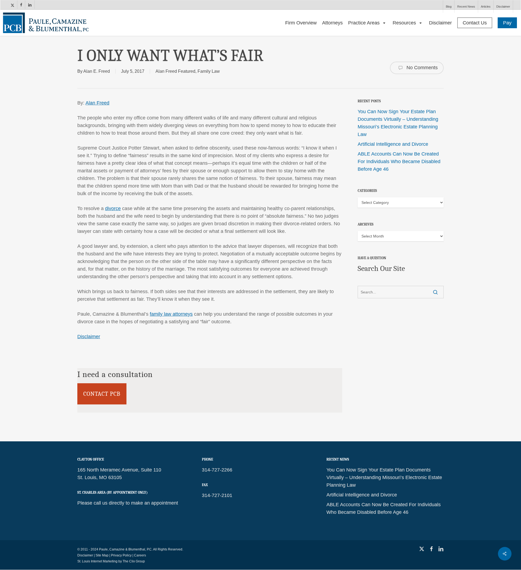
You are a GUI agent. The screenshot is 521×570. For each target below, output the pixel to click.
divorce (113, 208)
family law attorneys (171, 314)
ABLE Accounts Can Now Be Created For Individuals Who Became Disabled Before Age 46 (399, 161)
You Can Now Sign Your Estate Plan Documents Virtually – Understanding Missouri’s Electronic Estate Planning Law (398, 123)
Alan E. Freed (96, 71)
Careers (140, 555)
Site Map (102, 555)
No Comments (421, 67)
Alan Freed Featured (175, 71)
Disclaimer (88, 336)
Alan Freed (97, 103)
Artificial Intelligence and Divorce (393, 144)
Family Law (209, 71)
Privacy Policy (121, 555)
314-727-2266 (217, 470)
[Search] (435, 292)
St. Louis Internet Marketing (97, 561)
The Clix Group (134, 561)
